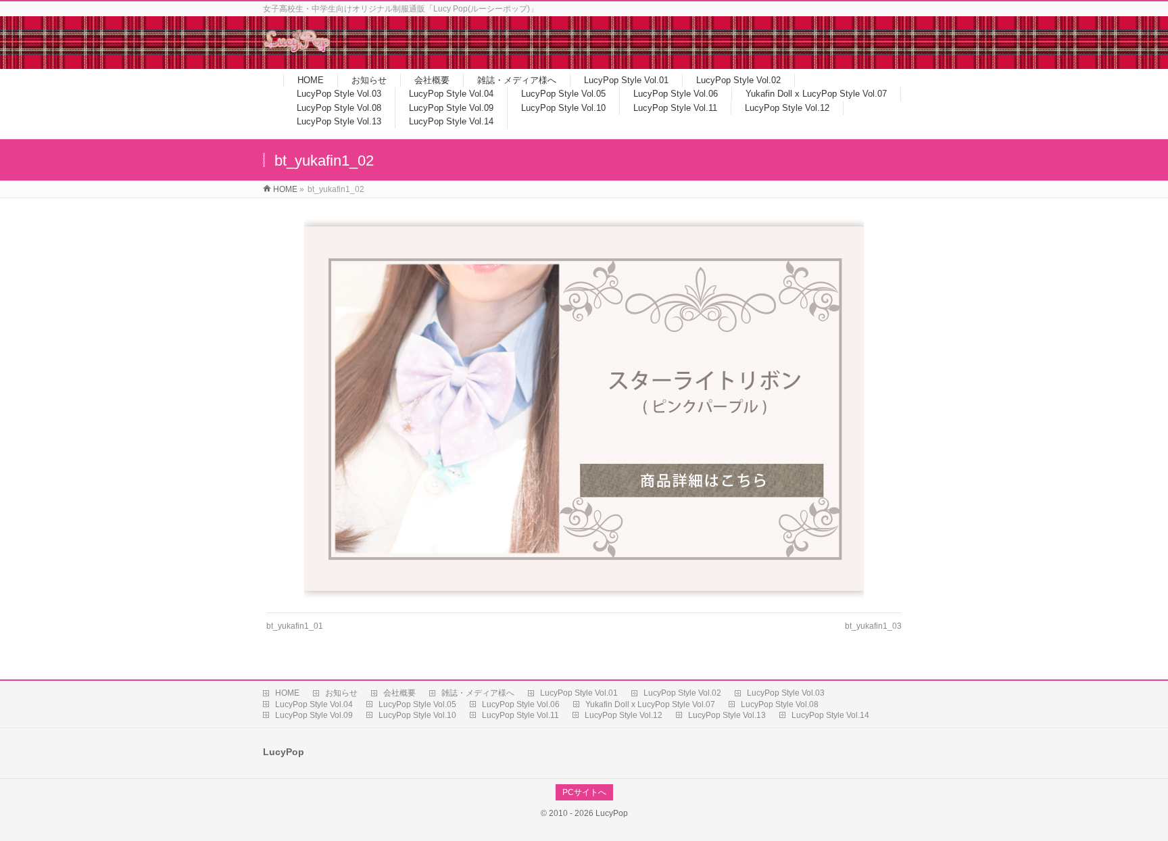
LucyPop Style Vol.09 (314, 715)
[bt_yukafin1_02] (584, 408)
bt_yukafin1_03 (873, 626)
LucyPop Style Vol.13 (727, 715)
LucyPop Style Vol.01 (579, 693)
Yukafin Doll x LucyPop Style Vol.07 (650, 704)
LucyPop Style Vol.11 (520, 715)
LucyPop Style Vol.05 (417, 704)
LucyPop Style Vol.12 (623, 715)
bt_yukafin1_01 (294, 626)
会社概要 (399, 693)
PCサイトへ (584, 792)
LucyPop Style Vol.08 (780, 704)
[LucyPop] (297, 50)
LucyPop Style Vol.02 (682, 693)
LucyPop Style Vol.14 (830, 715)
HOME (287, 693)
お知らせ (341, 693)
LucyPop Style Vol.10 (417, 715)
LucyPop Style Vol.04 (314, 704)
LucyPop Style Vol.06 (521, 704)
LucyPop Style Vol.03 (786, 693)
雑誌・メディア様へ (477, 693)
